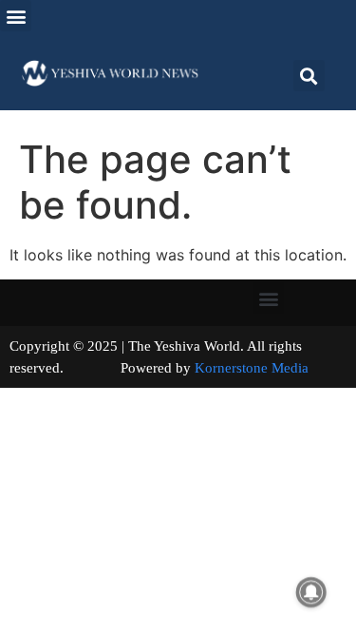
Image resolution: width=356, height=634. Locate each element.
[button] (15, 15)
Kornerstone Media (252, 367)
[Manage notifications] (311, 592)
